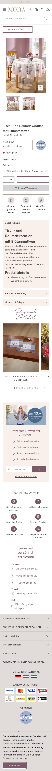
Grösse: (6, 165)
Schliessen (14, 765)
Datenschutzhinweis (26, 476)
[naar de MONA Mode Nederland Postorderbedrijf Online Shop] (34, 676)
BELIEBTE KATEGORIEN (16, 618)
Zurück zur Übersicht (19, 29)
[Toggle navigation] (4, 9)
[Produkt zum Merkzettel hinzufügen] (33, 179)
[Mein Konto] (30, 9)
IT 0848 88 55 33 (26, 582)
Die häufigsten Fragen (24, 606)
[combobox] (26, 18)
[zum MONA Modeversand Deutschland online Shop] (18, 676)
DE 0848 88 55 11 (26, 568)
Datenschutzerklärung (15, 758)
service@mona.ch (26, 593)
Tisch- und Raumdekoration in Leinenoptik (21, 376)
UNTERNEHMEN (12, 644)
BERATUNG (9, 653)
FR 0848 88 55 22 (26, 575)
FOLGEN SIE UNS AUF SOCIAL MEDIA (24, 662)
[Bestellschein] (41, 9)
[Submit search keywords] (45, 18)
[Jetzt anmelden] (39, 469)
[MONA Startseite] (16, 9)
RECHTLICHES (11, 635)
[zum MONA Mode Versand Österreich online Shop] (26, 676)
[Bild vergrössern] (40, 87)
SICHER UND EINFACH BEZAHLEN (22, 627)
